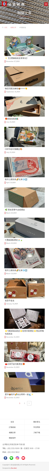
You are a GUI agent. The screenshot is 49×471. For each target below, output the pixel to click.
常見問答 (36, 427)
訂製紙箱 (12, 427)
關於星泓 (36, 422)
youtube (23, 458)
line (11, 458)
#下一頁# (29, 403)
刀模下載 (36, 432)
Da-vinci (14, 468)
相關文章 (13, 27)
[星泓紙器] (17, 4)
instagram (17, 458)
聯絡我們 (12, 438)
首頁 (5, 27)
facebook (5, 458)
